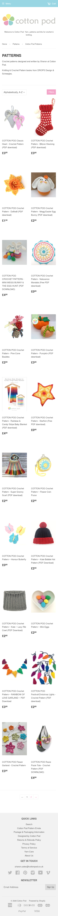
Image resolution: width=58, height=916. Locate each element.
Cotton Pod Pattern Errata (29, 828)
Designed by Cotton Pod (29, 835)
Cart (53, 3)
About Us (29, 855)
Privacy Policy (29, 843)
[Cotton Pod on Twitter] (10, 873)
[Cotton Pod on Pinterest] (25, 873)
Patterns (16, 44)
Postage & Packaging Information (29, 831)
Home (4, 44)
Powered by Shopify (37, 900)
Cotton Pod (21, 900)
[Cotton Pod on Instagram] (33, 873)
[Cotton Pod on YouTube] (40, 873)
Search (29, 824)
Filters (51, 92)
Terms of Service (29, 847)
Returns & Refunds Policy (29, 839)
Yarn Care (29, 851)
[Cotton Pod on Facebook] (17, 873)
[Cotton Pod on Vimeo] (48, 873)
